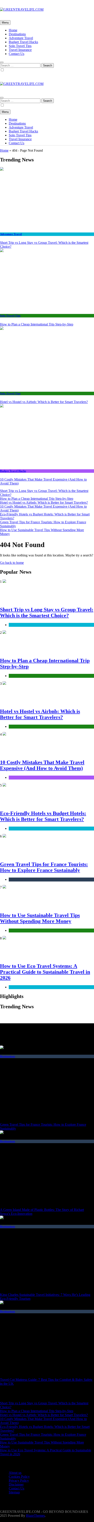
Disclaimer (16, 1484)
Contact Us (16, 54)
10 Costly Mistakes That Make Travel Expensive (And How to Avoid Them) (42, 765)
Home (13, 30)
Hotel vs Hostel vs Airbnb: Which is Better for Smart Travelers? (44, 402)
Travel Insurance (20, 50)
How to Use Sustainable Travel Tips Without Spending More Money (40, 918)
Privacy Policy (19, 1480)
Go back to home (12, 562)
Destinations (17, 34)
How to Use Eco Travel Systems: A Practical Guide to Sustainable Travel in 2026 (45, 972)
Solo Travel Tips (20, 46)
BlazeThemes (35, 1515)
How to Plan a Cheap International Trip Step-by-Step (36, 324)
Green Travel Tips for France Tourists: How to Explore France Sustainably (44, 867)
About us (15, 1473)
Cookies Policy (19, 1476)
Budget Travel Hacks (23, 42)
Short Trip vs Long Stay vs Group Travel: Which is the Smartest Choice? (46, 612)
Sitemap (14, 1492)
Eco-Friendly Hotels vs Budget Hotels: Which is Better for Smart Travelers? (43, 816)
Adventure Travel (21, 38)
